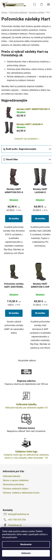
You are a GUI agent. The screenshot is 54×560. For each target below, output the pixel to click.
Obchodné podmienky (13, 484)
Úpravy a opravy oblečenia (16, 480)
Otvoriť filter (12, 159)
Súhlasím (26, 553)
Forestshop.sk (15, 525)
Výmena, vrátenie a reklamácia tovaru (21, 492)
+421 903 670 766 (17, 519)
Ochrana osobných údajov (15, 488)
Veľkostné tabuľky (11, 476)
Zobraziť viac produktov (26, 138)
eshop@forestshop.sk (18, 514)
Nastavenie (26, 544)
